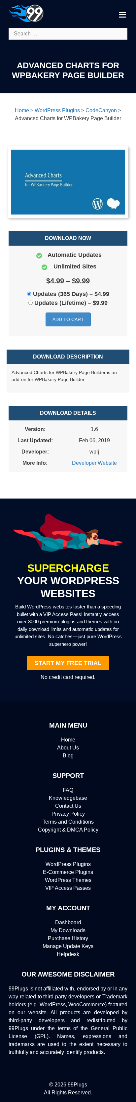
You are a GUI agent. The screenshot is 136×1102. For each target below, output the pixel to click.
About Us (68, 747)
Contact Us (68, 806)
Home (68, 740)
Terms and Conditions (68, 822)
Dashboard (68, 922)
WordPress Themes (68, 880)
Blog (68, 755)
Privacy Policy (68, 814)
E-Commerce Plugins (68, 872)
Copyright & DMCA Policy (68, 830)
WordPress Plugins (68, 864)
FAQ (68, 790)
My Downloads (68, 930)
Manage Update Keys (68, 946)
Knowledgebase (68, 798)
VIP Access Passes (68, 888)
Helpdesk (68, 954)
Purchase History (68, 938)
